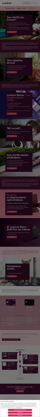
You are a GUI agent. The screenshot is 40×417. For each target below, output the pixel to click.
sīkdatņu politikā (19, 407)
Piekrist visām (20, 415)
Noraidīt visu (20, 412)
